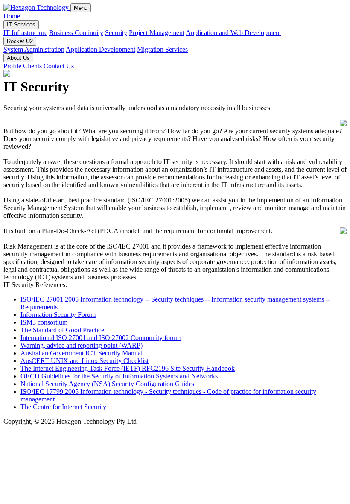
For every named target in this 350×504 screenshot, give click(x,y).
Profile (12, 66)
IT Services (21, 24)
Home (11, 16)
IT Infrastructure (25, 32)
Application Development (100, 49)
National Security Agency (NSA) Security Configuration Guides (107, 383)
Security (116, 32)
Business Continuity (76, 32)
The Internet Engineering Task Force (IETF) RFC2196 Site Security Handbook (127, 368)
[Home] (36, 7)
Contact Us (59, 66)
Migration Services (162, 49)
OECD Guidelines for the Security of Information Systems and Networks (119, 376)
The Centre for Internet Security (63, 406)
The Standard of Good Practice (62, 330)
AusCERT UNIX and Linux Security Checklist (84, 360)
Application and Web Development (233, 32)
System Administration (33, 49)
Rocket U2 (20, 41)
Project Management (156, 32)
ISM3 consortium (43, 322)
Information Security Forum (58, 314)
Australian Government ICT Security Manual (81, 353)
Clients (32, 66)
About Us (18, 58)
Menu (81, 8)
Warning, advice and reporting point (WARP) (81, 345)
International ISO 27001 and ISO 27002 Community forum (100, 337)
